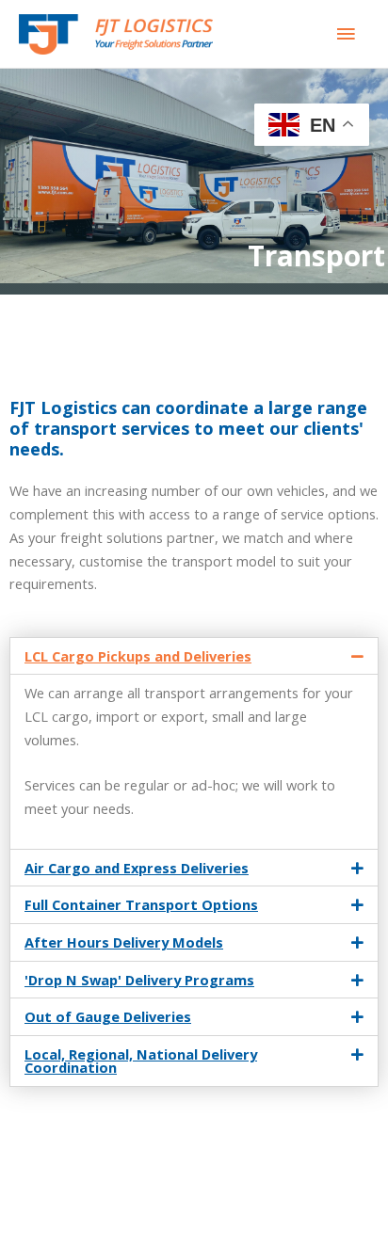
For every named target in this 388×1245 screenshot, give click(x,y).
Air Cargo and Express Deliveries (136, 867)
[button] (194, 656)
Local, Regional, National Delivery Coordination (140, 1061)
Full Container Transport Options (141, 904)
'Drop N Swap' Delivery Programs (139, 979)
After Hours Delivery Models (123, 942)
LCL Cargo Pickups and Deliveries (137, 655)
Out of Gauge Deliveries (107, 1016)
